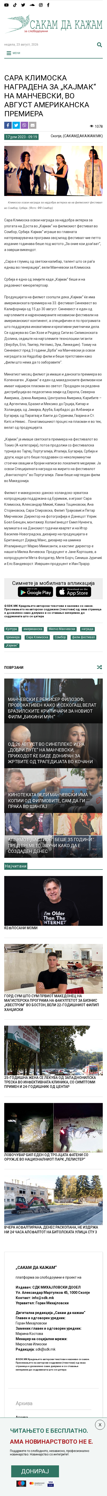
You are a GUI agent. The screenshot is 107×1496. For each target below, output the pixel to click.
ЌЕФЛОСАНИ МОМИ (21, 928)
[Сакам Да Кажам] (53, 36)
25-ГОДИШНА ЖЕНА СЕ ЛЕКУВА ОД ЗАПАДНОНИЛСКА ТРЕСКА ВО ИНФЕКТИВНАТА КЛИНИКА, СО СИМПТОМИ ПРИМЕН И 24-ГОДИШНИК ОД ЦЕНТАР (50, 1082)
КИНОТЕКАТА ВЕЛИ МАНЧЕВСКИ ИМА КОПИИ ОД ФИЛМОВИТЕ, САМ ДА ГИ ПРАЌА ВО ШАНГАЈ (48, 800)
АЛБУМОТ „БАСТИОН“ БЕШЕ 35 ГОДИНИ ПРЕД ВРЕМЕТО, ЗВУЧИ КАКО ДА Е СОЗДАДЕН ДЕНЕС (50, 845)
